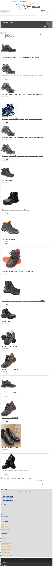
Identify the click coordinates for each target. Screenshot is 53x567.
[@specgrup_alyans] (2, 505)
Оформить (36, 6)
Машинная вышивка (5, 552)
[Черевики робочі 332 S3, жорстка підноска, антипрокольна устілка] (9, 74)
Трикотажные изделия (6, 549)
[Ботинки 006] (9, 320)
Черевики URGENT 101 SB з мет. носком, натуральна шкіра (20, 57)
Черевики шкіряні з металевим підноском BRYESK (17, 271)
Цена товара (7, 37)
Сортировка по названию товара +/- (18, 32)
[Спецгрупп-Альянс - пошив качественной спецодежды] (25, 6)
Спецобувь (3, 538)
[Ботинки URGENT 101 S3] (9, 391)
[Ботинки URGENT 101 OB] (9, 368)
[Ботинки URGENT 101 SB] (9, 416)
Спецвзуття (10, 29)
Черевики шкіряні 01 (8, 239)
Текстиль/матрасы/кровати (7, 553)
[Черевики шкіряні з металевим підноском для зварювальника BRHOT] (12, 299)
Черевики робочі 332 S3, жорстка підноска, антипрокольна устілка (22, 75)
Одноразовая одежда (5, 550)
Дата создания (8, 35)
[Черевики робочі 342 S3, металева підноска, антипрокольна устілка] (9, 136)
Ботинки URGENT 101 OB (10, 369)
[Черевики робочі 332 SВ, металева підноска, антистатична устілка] (9, 92)
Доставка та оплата (45, 1)
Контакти (30, 1)
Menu (45, 26)
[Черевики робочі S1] (9, 179)
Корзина (4, 562)
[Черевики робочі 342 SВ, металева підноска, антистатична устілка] (9, 154)
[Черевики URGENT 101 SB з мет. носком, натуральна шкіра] (9, 55)
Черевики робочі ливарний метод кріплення (15, 210)
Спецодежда (4, 536)
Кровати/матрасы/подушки (7, 555)
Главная (3, 29)
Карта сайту (4, 527)
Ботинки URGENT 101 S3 (10, 392)
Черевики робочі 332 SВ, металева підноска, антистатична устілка (22, 94)
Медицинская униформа (6, 543)
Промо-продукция (5, 547)
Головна (3, 524)
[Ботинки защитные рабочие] (11, 446)
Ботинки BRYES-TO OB (9, 346)
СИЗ (2, 540)
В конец (42, 34)
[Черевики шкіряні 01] (12, 238)
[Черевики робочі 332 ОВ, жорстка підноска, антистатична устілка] (9, 117)
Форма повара (4, 544)
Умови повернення (5, 529)
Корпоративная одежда (6, 546)
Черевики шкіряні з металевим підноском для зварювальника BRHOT (23, 301)
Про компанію (36, 1)
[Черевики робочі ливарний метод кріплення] (11, 208)
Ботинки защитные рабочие (10, 447)
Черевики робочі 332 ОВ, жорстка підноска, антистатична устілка (22, 119)
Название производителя (10, 36)
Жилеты (3, 541)
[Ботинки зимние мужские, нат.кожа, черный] (9, 469)
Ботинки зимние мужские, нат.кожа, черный (15, 470)
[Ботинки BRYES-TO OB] (9, 345)
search (3, 563)
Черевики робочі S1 (8, 180)
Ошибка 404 (4, 565)
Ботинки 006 (6, 321)
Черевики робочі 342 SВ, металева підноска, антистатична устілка (22, 156)
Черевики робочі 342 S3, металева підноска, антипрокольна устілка (23, 137)
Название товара (8, 34)
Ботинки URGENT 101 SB (10, 418)
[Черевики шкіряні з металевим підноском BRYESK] (11, 269)
